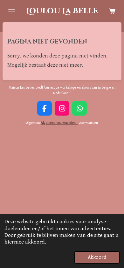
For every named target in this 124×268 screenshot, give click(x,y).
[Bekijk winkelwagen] (112, 11)
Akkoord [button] (97, 257)
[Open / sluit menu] (12, 11)
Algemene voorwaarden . (59, 123)
